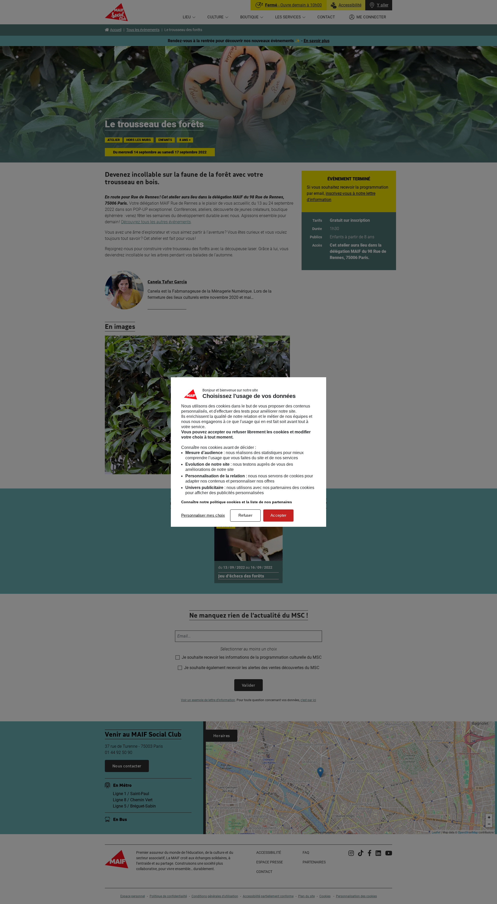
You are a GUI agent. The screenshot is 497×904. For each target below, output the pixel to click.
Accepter (278, 515)
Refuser (245, 515)
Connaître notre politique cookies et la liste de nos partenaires (236, 502)
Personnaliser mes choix (203, 515)
